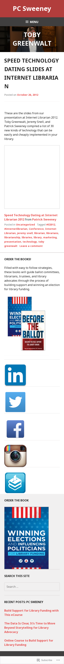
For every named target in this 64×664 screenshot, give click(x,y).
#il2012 (50, 224)
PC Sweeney (32, 8)
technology (30, 241)
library (38, 237)
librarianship (12, 237)
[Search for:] (32, 587)
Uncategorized (25, 224)
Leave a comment (31, 246)
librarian (39, 233)
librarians (52, 233)
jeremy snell (25, 233)
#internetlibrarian (15, 228)
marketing (50, 237)
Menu (34, 22)
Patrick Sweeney (44, 219)
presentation (12, 241)
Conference (36, 228)
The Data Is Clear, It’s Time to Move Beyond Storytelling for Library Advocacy (29, 627)
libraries (27, 237)
